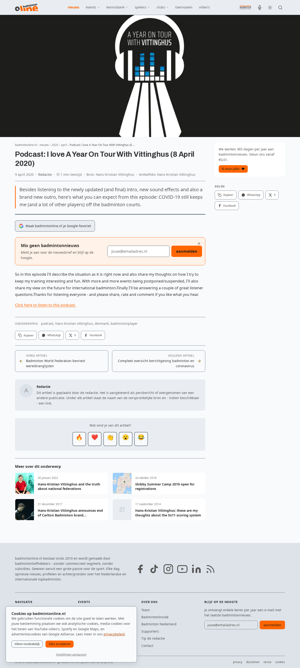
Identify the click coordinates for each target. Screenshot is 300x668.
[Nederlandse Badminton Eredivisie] (245, 7)
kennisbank (115, 7)
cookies (280, 662)
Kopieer (29, 335)
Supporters (150, 631)
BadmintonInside (155, 617)
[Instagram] (168, 569)
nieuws (73, 7)
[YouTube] (182, 569)
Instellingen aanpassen (71, 655)
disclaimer (253, 662)
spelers (140, 7)
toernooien (183, 7)
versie (267, 662)
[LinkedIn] (196, 569)
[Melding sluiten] (199, 243)
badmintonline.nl (26, 145)
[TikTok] (154, 569)
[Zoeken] (280, 7)
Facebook (96, 335)
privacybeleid (114, 634)
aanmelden (186, 251)
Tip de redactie (153, 638)
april (64, 145)
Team (145, 610)
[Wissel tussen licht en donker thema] (270, 7)
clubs (161, 7)
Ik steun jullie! (231, 169)
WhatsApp (54, 335)
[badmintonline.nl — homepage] (26, 7)
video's (204, 7)
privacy (237, 662)
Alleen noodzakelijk (27, 644)
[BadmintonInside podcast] (259, 7)
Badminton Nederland (158, 624)
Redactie (45, 174)
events (91, 7)
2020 (55, 145)
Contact (147, 645)
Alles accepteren (60, 644)
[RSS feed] (210, 569)
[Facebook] (140, 569)
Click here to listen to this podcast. (45, 305)
